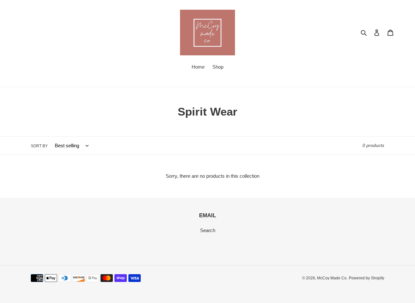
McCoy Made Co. (332, 278)
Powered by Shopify (366, 278)
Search (207, 230)
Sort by (39, 146)
